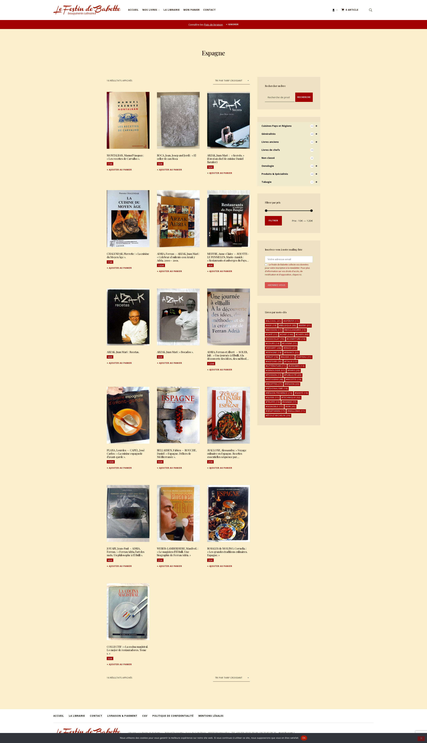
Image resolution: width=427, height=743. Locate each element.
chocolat (275, 339)
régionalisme (277, 388)
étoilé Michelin (278, 415)
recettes (274, 384)
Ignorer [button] (233, 24)
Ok (303, 737)
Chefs (302, 334)
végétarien (276, 411)
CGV (144, 715)
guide (288, 357)
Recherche (304, 97)
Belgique (288, 325)
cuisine (290, 343)
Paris (294, 370)
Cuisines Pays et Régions (289, 126)
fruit (272, 357)
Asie (272, 325)
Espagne (274, 352)
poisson (274, 375)
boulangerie (296, 330)
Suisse (273, 397)
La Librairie (172, 9)
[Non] (421, 738)
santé (302, 393)
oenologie (276, 370)
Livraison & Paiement (122, 715)
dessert (274, 348)
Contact (209, 9)
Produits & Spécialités (289, 174)
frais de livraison (213, 24)
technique (291, 397)
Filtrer (273, 220)
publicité (293, 375)
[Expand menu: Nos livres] (159, 10)
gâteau (304, 357)
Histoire (274, 361)
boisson (274, 330)
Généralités (289, 134)
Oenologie (289, 166)
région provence (279, 393)
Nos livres (149, 9)
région (292, 384)
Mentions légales (211, 715)
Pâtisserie (275, 379)
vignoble (275, 406)
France (292, 352)
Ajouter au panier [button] (120, 169)
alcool (274, 321)
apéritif (292, 321)
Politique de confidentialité (172, 715)
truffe (273, 402)
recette (294, 379)
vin (291, 406)
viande (290, 402)
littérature (276, 366)
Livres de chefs (287, 149)
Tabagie (289, 182)
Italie (291, 361)
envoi (290, 348)
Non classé (287, 157)
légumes (297, 366)
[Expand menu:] (337, 10)
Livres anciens (289, 142)
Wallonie (297, 411)
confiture (296, 339)
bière (305, 325)
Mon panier (191, 9)
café (272, 334)
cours (273, 343)
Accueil (133, 9)
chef (287, 334)
